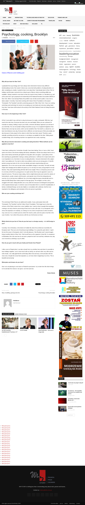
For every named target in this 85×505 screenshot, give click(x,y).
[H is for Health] (28, 323)
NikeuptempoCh (6, 439)
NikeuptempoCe (6, 433)
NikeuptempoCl (6, 447)
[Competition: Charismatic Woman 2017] (62, 401)
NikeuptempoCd (6, 431)
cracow (66, 40)
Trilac (60, 72)
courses (61, 40)
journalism (70, 48)
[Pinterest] (67, 3)
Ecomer (71, 43)
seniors (61, 67)
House (60, 20)
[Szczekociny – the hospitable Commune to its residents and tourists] (62, 393)
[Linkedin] (65, 3)
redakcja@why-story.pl (46, 490)
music (61, 64)
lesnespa (70, 56)
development (63, 43)
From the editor (32, 1)
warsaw (78, 72)
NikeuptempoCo (6, 453)
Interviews (44, 1)
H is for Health (23, 330)
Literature (50, 1)
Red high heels (24, 23)
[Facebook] (57, 3)
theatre (79, 69)
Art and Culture (18, 20)
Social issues (6, 20)
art (60, 35)
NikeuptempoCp (6, 455)
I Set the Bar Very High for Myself (75, 382)
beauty (69, 35)
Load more (70, 415)
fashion (61, 46)
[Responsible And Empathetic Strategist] (62, 409)
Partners (63, 1)
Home (4, 17)
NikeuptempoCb (6, 427)
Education (51, 17)
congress (74, 38)
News (9, 17)
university (72, 72)
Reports (39, 1)
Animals (68, 20)
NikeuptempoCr (6, 459)
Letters (66, 503)
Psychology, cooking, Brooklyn (47, 293)
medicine (69, 61)
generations (72, 46)
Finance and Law (62, 17)
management (74, 59)
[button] (81, 18)
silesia (66, 67)
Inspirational (19, 17)
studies (77, 67)
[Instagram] (62, 3)
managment (62, 61)
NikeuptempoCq (6, 457)
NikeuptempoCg (6, 437)
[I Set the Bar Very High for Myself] (62, 385)
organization (67, 64)
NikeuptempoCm (6, 449)
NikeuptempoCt (6, 463)
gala (66, 46)
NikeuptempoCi (6, 441)
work (60, 74)
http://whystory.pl (16, 302)
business (75, 35)
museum (75, 61)
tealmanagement (63, 69)
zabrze (64, 74)
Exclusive (34, 23)
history (78, 46)
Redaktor (5, 37)
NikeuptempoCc (6, 429)
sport (71, 67)
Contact (59, 1)
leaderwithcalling (63, 56)
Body (15, 23)
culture (71, 40)
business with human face (8, 328)
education (77, 43)
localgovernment (64, 59)
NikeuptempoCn (6, 451)
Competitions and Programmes (36, 20)
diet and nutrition (9, 30)
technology (73, 69)
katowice (77, 48)
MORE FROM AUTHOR (21, 314)
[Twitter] (70, 3)
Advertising (72, 503)
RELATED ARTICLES (8, 314)
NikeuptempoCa (6, 425)
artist (64, 35)
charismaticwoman (65, 38)
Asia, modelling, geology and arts (11, 293)
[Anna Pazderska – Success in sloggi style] (46, 323)
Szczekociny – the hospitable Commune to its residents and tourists (75, 392)
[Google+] (59, 3)
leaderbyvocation (69, 54)
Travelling (52, 20)
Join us (54, 1)
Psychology (6, 23)
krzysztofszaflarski (77, 51)
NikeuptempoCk (6, 445)
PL (41, 23)
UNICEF (65, 72)
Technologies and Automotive (35, 17)
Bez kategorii (23, 328)
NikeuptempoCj (6, 443)
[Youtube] (73, 3)
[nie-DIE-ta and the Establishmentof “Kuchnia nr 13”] (10, 323)
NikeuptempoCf (6, 435)
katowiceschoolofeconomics (65, 51)
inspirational (62, 48)
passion (74, 64)
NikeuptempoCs (6, 461)
